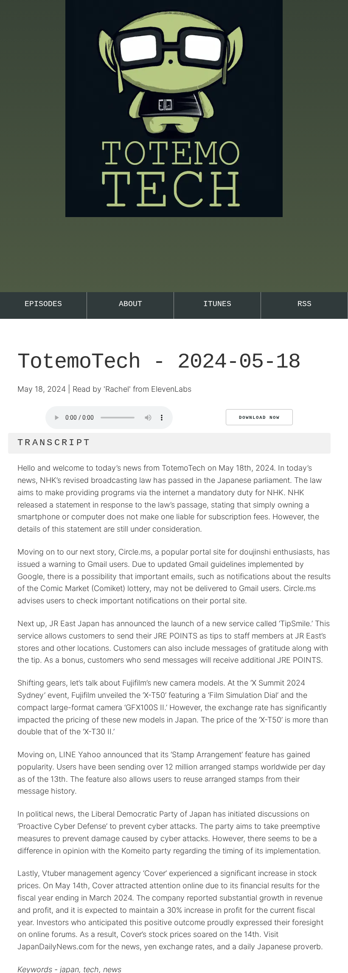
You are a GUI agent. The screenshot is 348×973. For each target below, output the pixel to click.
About (130, 304)
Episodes (43, 304)
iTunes (217, 304)
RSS (304, 304)
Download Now (259, 417)
